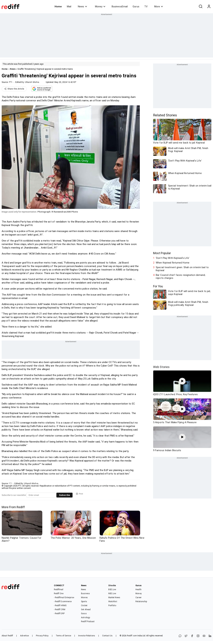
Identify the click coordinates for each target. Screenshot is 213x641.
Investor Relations (86, 635)
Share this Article (15, 89)
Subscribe (64, 495)
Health (138, 589)
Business (85, 593)
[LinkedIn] (210, 636)
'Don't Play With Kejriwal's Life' (172, 258)
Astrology (85, 617)
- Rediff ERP (59, 613)
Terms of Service (63, 635)
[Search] (200, 6)
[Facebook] (192, 636)
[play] (182, 381)
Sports (84, 601)
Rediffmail (58, 589)
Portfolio (112, 605)
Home (58, 6)
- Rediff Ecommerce (63, 601)
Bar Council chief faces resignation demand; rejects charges (180, 277)
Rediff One (59, 593)
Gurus (136, 6)
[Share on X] (186, 636)
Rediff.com (132, 635)
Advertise (24, 635)
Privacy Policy (42, 635)
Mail (69, 6)
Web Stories (161, 367)
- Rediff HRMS (60, 605)
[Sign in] (208, 6)
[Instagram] (198, 636)
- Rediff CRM (59, 609)
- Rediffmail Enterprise (64, 597)
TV (146, 6)
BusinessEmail (120, 6)
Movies (84, 597)
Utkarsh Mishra (32, 82)
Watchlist (112, 601)
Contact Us (107, 635)
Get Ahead (86, 609)
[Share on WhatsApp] (180, 636)
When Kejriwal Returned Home (172, 262)
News (81, 6)
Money (98, 6)
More (157, 6)
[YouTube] (204, 636)
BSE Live (112, 589)
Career (138, 597)
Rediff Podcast (88, 621)
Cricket (84, 605)
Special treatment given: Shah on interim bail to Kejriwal (182, 269)
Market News (114, 597)
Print (81, 494)
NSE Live (112, 593)
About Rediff (7, 635)
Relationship (141, 601)
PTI (10, 82)
